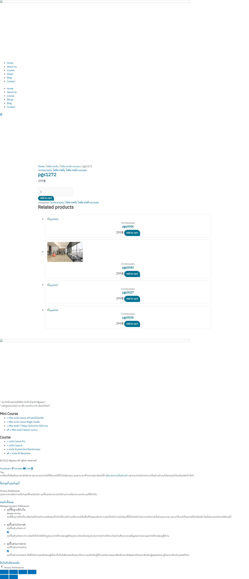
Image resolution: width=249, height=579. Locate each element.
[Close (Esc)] (32, 572)
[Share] (22, 572)
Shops (10, 74)
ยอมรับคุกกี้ (14, 483)
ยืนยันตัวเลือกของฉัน (10, 562)
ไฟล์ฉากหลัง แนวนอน (70, 166)
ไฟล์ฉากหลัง (52, 166)
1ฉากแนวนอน (45, 170)
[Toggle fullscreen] (13, 572)
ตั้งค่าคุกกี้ (4, 483)
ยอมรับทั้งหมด (7, 502)
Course (10, 70)
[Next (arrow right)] (13, 577)
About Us (12, 67)
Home (10, 63)
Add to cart (46, 198)
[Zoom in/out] (4, 572)
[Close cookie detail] (2, 567)
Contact (11, 82)
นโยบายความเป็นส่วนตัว (116, 476)
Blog (9, 78)
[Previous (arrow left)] (4, 577)
